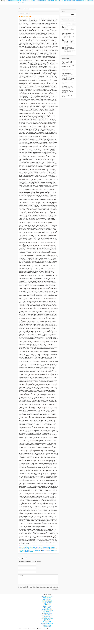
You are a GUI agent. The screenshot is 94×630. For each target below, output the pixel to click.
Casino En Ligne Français (47, 622)
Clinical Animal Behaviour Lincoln (17, 1)
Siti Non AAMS (47, 624)
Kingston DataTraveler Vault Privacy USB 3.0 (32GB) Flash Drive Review (68, 78)
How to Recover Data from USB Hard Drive (68, 66)
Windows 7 (66, 30)
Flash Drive (69, 43)
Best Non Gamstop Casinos (47, 595)
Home (21, 8)
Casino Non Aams (47, 607)
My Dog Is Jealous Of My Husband (40, 548)
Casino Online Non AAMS (47, 625)
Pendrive (65, 36)
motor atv (64, 73)
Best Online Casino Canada (47, 603)
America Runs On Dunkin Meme (25, 550)
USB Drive (73, 29)
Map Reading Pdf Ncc (8, 1)
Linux (71, 51)
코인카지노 (47, 622)
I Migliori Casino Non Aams (47, 612)
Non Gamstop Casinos (47, 597)
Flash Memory (66, 51)
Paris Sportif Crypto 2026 (47, 617)
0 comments (27, 13)
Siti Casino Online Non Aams (47, 613)
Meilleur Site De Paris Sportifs (47, 617)
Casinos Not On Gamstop (47, 611)
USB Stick (72, 36)
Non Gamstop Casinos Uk (47, 603)
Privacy (29, 628)
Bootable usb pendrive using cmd (69, 34)
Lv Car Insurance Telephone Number (29, 1)
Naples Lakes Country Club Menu (36, 546)
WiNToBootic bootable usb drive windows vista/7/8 (67, 62)
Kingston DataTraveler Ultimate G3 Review (67, 82)
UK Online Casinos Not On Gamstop (47, 610)
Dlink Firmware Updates (24, 546)
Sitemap (33, 628)
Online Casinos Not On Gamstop (47, 605)
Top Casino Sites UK (47, 607)
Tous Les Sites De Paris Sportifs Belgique (47, 615)
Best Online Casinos (47, 600)
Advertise (24, 628)
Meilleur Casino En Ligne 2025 (47, 609)
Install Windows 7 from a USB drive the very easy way (69, 27)
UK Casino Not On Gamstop (47, 602)
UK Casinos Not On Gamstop (47, 610)
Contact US (46, 628)
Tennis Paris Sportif (47, 616)
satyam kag (64, 94)
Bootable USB (26, 8)
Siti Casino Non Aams (47, 619)
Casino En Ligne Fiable (47, 626)
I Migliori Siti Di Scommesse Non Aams (47, 596)
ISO (69, 51)
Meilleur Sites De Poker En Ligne (47, 624)
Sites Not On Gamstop (47, 606)
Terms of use (39, 628)
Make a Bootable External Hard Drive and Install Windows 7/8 (69, 40)
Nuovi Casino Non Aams (47, 621)
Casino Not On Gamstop (47, 598)
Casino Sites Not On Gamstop (47, 600)
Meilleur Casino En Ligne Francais (47, 615)
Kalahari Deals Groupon (52, 548)
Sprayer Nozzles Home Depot (29, 547)
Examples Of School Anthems (42, 547)
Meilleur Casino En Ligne (47, 619)
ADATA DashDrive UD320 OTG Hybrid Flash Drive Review (68, 87)
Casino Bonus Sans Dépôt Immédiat (47, 618)
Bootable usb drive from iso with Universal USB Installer (67, 74)
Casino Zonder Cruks (47, 604)
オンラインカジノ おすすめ (47, 605)
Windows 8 (69, 37)
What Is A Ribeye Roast (28, 548)
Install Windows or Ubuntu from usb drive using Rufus (69, 48)
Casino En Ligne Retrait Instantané (47, 623)
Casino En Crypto (47, 614)
